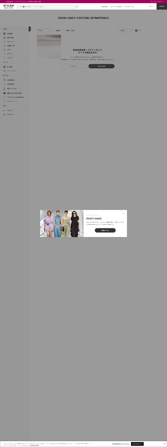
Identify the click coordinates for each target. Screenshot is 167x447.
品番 (21, 6)
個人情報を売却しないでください (121, 444)
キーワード (28, 6)
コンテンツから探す (116, 6)
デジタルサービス (129, 6)
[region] (83, 444)
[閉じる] (123, 214)
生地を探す (105, 6)
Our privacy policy (34, 445)
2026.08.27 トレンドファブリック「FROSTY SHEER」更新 (24, 1)
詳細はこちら (105, 230)
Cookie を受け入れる (137, 444)
